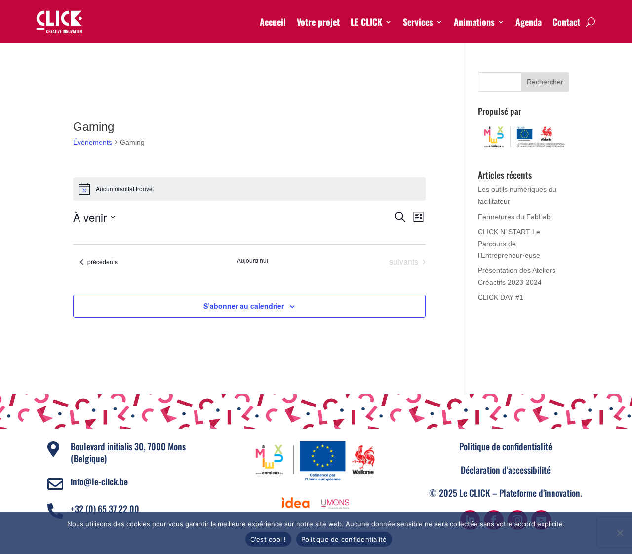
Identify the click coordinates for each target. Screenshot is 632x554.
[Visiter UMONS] (335, 503)
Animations (474, 21)
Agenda (528, 21)
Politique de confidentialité (505, 446)
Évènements (92, 142)
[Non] (620, 533)
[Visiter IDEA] (296, 503)
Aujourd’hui (252, 260)
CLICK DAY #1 (500, 297)
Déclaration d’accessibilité (506, 469)
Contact (566, 21)
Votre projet (318, 21)
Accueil (273, 21)
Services (418, 21)
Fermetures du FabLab (514, 217)
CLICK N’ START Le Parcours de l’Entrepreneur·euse (509, 243)
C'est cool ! (268, 539)
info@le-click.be (99, 481)
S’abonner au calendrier (243, 306)
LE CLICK (366, 21)
